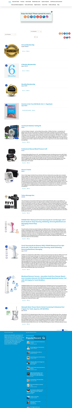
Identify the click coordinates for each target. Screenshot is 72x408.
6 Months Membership (28, 64)
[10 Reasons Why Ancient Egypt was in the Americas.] (28, 362)
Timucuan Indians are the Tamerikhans (35, 402)
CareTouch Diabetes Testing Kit (31, 126)
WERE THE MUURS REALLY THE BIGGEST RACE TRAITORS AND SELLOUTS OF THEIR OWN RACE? (36, 374)
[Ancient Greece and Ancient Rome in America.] (28, 368)
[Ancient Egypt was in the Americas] (28, 348)
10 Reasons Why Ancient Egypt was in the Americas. (37, 362)
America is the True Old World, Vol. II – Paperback (36, 104)
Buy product (24, 142)
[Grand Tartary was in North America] (28, 357)
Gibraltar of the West (34, 396)
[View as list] (37, 37)
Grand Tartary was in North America (37, 357)
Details (28, 51)
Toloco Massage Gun (27, 195)
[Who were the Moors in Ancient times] (28, 385)
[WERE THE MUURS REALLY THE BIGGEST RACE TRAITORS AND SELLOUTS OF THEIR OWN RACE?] (28, 373)
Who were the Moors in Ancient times (36, 385)
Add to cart (24, 51)
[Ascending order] (41, 32)
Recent (37, 338)
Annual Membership (27, 45)
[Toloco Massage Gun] (11, 201)
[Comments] (43, 338)
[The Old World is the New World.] (28, 380)
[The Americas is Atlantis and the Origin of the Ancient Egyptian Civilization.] (28, 390)
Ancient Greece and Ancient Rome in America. (37, 368)
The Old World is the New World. (36, 379)
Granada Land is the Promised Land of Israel (37, 342)
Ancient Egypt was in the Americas (37, 347)
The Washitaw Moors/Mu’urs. (36, 352)
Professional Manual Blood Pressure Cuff (34, 149)
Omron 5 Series (26, 169)
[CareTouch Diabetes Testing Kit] (11, 132)
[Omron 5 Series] (11, 176)
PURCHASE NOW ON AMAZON (26, 110)
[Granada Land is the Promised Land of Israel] (28, 342)
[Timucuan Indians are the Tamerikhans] (28, 402)
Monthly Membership (28, 84)
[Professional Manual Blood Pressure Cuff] (11, 155)
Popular (30, 338)
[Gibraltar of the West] (28, 397)
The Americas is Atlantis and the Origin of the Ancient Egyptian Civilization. (36, 391)
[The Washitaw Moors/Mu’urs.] (28, 353)
